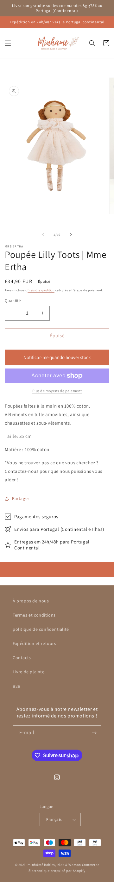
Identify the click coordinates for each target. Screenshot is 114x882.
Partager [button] (20, 498)
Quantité (13, 300)
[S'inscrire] (94, 732)
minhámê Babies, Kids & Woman (54, 864)
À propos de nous (31, 601)
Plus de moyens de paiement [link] (57, 390)
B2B (17, 686)
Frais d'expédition (41, 290)
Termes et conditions (34, 615)
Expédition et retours (34, 643)
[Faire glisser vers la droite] (71, 234)
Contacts (22, 657)
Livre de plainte (29, 672)
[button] (8, 43)
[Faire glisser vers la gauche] (43, 234)
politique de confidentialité (41, 629)
